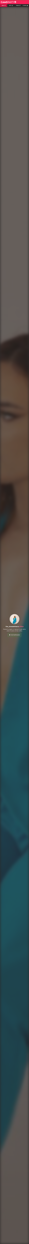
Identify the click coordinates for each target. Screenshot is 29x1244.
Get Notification (15, 635)
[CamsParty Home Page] (8, 2)
